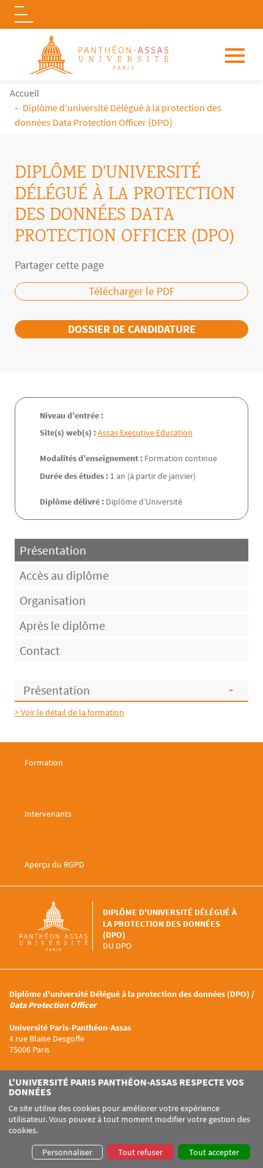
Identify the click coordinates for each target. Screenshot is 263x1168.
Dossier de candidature (132, 329)
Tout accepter (214, 1152)
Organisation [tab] (53, 600)
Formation (43, 762)
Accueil (24, 93)
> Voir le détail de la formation (69, 712)
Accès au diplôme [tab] (64, 575)
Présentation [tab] (53, 550)
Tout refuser (140, 1152)
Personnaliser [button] (67, 1152)
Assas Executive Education (145, 432)
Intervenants (48, 814)
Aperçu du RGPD (54, 865)
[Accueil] (61, 926)
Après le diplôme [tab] (62, 625)
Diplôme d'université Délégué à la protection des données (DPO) (170, 923)
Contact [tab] (40, 650)
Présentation (56, 690)
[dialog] (131, 1119)
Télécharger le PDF (132, 291)
